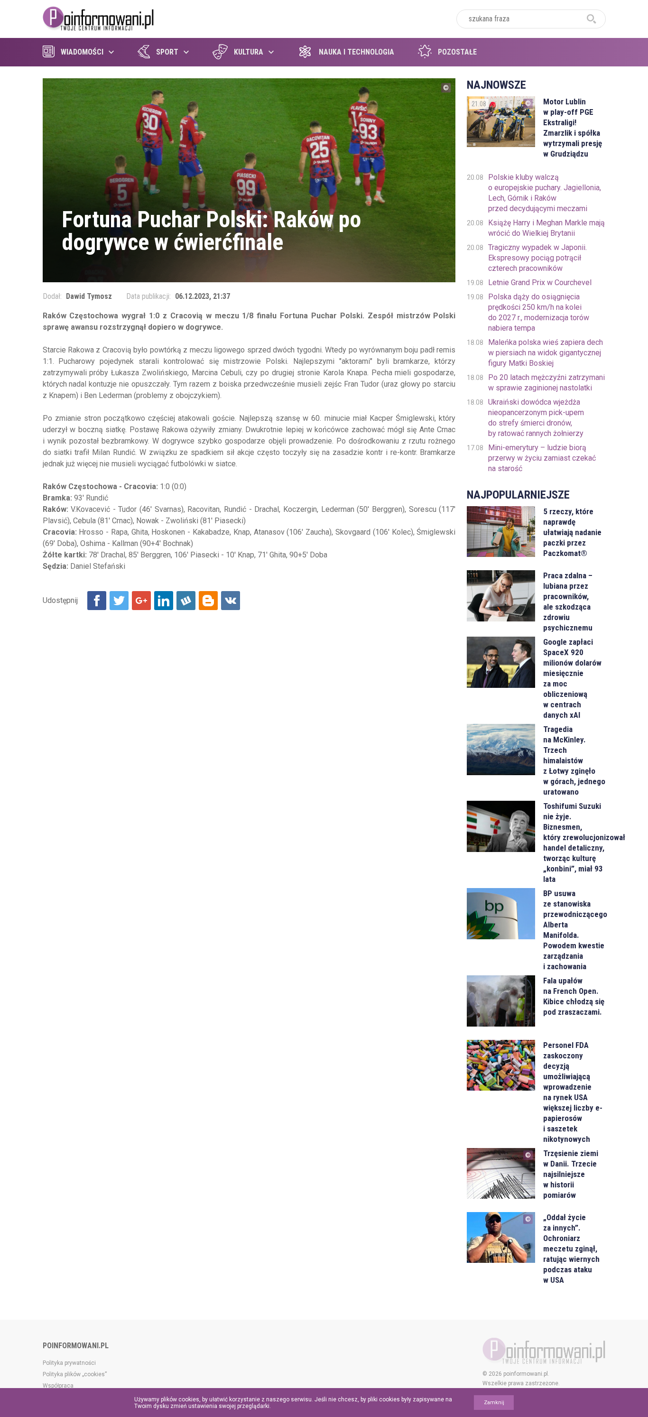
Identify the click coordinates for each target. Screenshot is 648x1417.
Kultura (248, 51)
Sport (167, 51)
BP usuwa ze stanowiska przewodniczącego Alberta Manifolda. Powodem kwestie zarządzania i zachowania (574, 930)
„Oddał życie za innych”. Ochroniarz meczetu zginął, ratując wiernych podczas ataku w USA (571, 1249)
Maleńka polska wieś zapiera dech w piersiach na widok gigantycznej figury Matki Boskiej (545, 353)
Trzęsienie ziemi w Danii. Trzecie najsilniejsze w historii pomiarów (570, 1174)
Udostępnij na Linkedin (163, 600)
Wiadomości (82, 51)
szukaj (591, 18)
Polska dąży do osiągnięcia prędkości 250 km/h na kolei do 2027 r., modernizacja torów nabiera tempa (538, 312)
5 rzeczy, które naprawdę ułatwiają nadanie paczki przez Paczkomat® (572, 532)
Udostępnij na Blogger (208, 600)
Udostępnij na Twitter (119, 600)
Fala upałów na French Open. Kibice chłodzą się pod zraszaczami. (573, 996)
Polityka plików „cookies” (75, 1374)
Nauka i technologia (356, 51)
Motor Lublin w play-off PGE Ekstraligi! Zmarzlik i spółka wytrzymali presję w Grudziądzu (572, 127)
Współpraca (58, 1385)
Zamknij (494, 1402)
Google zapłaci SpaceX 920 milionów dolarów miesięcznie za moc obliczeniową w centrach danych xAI (572, 678)
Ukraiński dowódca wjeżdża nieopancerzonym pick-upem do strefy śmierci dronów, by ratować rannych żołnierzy (536, 418)
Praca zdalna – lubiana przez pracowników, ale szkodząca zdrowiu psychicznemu (567, 601)
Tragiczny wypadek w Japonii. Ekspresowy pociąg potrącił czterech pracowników (537, 258)
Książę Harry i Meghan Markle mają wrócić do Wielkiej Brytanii (546, 228)
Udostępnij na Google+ (141, 600)
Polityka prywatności (69, 1363)
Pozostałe (457, 51)
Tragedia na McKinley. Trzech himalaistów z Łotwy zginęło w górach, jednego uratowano (574, 760)
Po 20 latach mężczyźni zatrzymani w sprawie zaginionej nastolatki (546, 382)
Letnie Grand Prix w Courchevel (540, 282)
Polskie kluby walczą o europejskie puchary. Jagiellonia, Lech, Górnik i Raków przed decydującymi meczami (544, 193)
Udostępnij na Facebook (96, 600)
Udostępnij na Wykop (185, 600)
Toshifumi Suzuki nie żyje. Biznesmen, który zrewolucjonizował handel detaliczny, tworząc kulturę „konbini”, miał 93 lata (574, 842)
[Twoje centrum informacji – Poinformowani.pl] (98, 17)
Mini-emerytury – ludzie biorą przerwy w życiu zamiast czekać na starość (542, 458)
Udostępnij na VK (230, 600)
